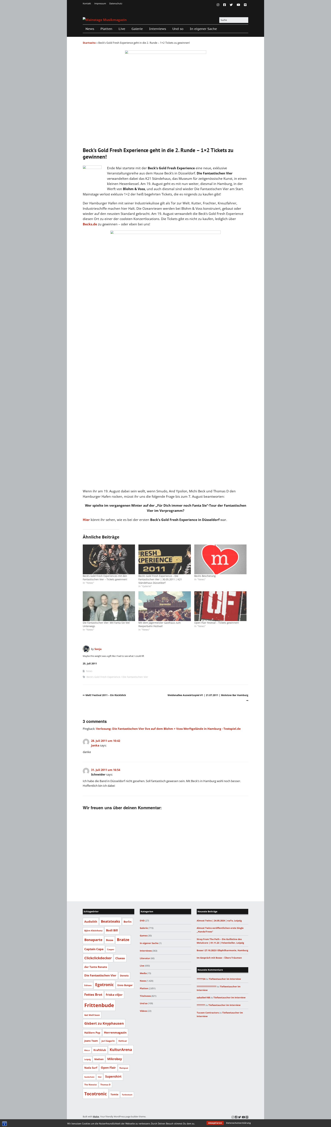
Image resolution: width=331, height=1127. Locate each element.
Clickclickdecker (98, 958)
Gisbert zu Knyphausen (104, 1023)
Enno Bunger (125, 985)
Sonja (98, 649)
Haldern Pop (92, 1032)
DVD (142, 920)
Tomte (114, 1094)
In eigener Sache (203, 29)
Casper (110, 949)
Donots (124, 975)
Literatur (145, 958)
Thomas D (105, 1084)
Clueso (120, 958)
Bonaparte (93, 939)
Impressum (100, 3)
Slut (100, 1077)
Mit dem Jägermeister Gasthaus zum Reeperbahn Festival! (159, 624)
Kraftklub (99, 1050)
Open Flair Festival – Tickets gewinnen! (216, 622)
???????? (201, 1005)
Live (122, 29)
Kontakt (87, 3)
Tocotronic (95, 1094)
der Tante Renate (95, 967)
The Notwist (90, 1084)
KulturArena (121, 1049)
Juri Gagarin (108, 1040)
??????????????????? (206, 986)
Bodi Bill (112, 930)
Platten (106, 29)
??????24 (201, 978)
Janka (95, 745)
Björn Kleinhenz (93, 930)
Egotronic (104, 984)
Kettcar (122, 1040)
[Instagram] (219, 4)
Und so (177, 29)
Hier (87, 519)
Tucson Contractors (208, 1012)
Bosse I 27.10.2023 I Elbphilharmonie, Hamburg (222, 950)
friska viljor (114, 995)
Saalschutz (89, 1077)
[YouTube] (238, 4)
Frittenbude (99, 1005)
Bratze (123, 939)
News (90, 29)
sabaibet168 (203, 997)
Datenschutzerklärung (238, 1122)
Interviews (157, 29)
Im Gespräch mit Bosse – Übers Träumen (219, 957)
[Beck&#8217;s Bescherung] (220, 559)
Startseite (89, 42)
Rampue (123, 1067)
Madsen (99, 1059)
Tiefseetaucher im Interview (225, 978)
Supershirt (113, 1076)
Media (143, 973)
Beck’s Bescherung (205, 576)
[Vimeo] (245, 4)
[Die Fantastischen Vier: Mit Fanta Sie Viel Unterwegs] (109, 606)
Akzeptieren (215, 1122)
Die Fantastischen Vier (135, 677)
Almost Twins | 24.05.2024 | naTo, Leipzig (219, 920)
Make (96, 1116)
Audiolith (90, 921)
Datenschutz (115, 3)
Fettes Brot (93, 994)
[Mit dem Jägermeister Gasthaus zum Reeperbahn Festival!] (164, 606)
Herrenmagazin (115, 1032)
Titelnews (145, 995)
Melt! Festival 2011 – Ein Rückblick (106, 695)
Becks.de (90, 224)
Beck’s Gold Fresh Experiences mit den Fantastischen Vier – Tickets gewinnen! (105, 577)
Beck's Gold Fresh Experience (103, 677)
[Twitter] (231, 4)
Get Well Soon (92, 1015)
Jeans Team (91, 1040)
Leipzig (87, 1059)
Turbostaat (127, 1094)
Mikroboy (114, 1059)
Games (143, 935)
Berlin (128, 921)
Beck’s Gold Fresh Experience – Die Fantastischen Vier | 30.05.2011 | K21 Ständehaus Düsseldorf (160, 579)
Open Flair (108, 1067)
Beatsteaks (110, 921)
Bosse (109, 940)
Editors (88, 985)
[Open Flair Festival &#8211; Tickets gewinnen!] (220, 606)
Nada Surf (90, 1067)
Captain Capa (93, 949)
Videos (143, 1010)
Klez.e (87, 1050)
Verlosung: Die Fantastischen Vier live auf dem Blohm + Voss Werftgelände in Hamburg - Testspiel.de (168, 729)
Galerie (137, 29)
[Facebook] (225, 4)
